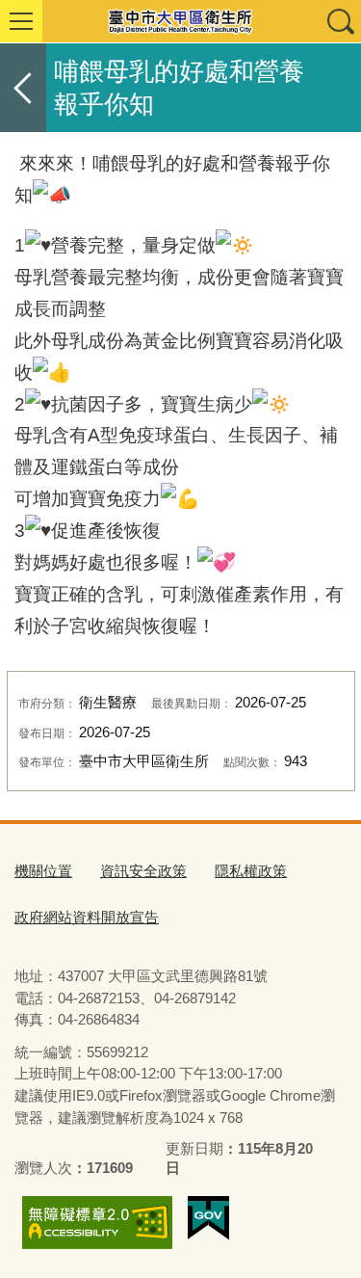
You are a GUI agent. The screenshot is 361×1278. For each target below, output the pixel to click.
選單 (21, 21)
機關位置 (43, 871)
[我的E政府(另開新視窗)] (208, 1218)
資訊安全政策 (143, 871)
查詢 (340, 21)
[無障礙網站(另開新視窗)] (97, 1222)
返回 (23, 87)
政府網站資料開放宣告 (86, 917)
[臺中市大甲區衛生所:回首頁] (180, 21)
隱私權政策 (251, 871)
